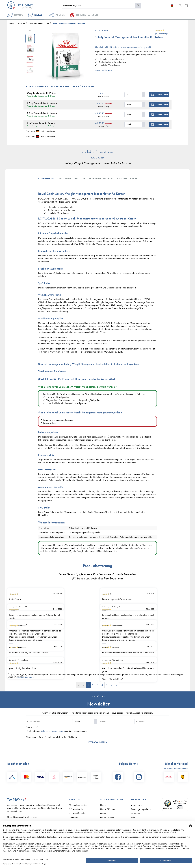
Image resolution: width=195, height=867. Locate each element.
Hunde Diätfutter (107, 809)
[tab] (47, 178)
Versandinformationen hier (176, 768)
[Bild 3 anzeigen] (30, 59)
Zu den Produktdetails (103, 70)
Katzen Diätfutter (107, 817)
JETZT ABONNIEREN (97, 742)
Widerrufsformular (77, 813)
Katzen (103, 813)
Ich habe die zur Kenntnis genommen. (58, 730)
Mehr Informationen (25, 677)
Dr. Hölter (135, 813)
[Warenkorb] (186, 5)
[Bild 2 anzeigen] (30, 48)
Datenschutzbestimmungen (53, 730)
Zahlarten (73, 817)
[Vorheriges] (30, 30)
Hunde (103, 805)
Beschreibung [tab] (46, 179)
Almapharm (136, 805)
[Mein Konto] (180, 5)
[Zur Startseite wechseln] (20, 5)
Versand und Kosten (78, 805)
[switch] (180, 807)
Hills (133, 817)
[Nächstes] (30, 77)
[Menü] (186, 799)
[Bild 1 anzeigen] (30, 38)
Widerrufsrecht (76, 809)
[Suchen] (138, 5)
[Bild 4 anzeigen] (30, 69)
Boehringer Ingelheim (141, 809)
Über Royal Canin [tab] (127, 179)
